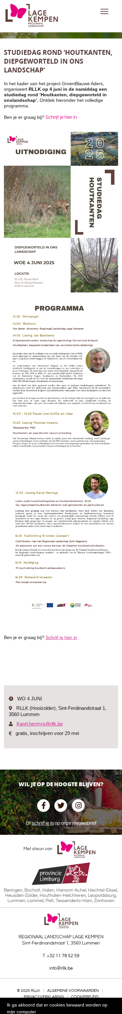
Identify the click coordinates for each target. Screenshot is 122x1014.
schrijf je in (43, 823)
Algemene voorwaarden (73, 991)
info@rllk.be (61, 968)
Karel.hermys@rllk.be (40, 723)
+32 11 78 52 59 (63, 956)
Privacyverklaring (44, 997)
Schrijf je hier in (61, 117)
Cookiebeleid (84, 997)
